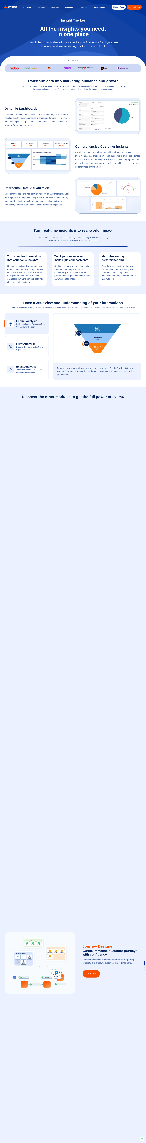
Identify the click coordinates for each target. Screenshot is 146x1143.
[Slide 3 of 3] (144, 969)
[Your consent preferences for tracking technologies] (142, 1139)
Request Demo (134, 7)
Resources (69, 7)
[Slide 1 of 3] (144, 963)
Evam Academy (100, 7)
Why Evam (27, 7)
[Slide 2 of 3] (144, 967)
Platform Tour (118, 7)
